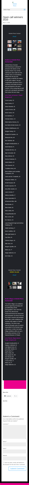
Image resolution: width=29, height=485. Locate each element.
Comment (6, 424)
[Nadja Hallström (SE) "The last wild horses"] (19, 283)
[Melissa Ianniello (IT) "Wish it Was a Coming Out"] (15, 45)
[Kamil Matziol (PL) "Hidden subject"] (19, 45)
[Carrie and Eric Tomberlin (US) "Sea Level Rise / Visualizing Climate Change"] (19, 49)
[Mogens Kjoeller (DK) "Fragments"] (15, 283)
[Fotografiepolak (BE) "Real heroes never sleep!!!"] (15, 41)
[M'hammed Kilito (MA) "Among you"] (10, 45)
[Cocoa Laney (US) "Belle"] (15, 49)
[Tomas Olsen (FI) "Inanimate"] (19, 287)
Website (5, 455)
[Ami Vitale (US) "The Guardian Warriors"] (19, 41)
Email (5, 448)
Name (5, 441)
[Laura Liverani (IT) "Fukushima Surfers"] (10, 49)
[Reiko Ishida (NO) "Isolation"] (10, 287)
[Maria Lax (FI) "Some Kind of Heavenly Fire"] (10, 283)
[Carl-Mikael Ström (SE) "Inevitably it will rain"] (15, 287)
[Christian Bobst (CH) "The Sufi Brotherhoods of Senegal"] (10, 41)
